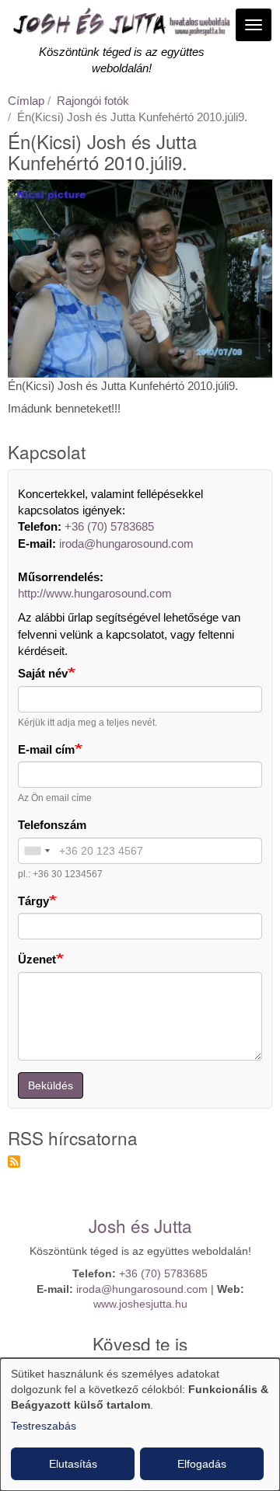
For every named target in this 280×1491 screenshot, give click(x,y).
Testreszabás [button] (43, 1426)
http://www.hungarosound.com (95, 593)
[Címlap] (121, 26)
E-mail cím (46, 749)
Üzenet (37, 959)
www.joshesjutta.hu (140, 1304)
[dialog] (140, 1424)
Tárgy (33, 900)
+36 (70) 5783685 (109, 526)
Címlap (26, 100)
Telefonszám (52, 824)
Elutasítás (73, 1464)
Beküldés (50, 1085)
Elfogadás (201, 1464)
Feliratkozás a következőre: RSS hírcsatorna (14, 1161)
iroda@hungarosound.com (126, 543)
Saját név (43, 673)
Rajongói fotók (93, 100)
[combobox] (36, 850)
